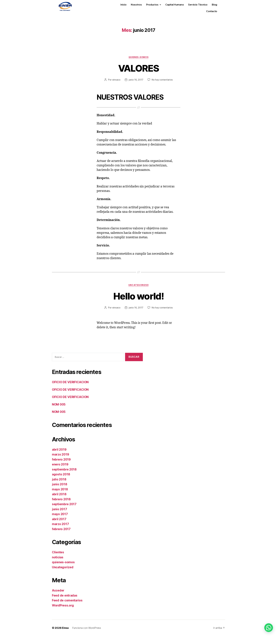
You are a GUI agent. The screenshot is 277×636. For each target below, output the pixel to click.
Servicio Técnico (197, 4)
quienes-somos (138, 57)
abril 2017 (59, 519)
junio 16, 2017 (136, 79)
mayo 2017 (60, 514)
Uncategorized (138, 285)
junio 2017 (59, 509)
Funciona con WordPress (86, 627)
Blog (214, 4)
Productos (152, 4)
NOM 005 (58, 404)
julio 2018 (59, 479)
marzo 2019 (60, 454)
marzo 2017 (60, 524)
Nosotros (136, 4)
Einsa (65, 627)
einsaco (116, 79)
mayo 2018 (60, 489)
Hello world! (138, 296)
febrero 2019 (61, 459)
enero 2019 (60, 464)
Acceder (58, 590)
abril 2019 (59, 449)
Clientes (58, 552)
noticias (57, 557)
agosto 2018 (61, 474)
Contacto (211, 11)
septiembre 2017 (64, 504)
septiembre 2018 (64, 469)
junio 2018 (59, 484)
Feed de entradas (64, 595)
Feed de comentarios (67, 600)
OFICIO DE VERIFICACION (70, 382)
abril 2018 (59, 494)
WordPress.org (63, 605)
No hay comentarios (162, 79)
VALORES (138, 68)
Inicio (123, 4)
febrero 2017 (61, 529)
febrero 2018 (61, 499)
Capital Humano (174, 4)
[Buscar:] (87, 357)
